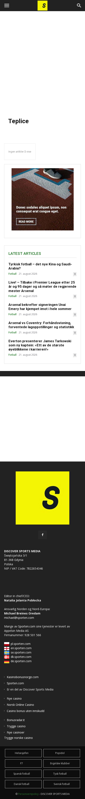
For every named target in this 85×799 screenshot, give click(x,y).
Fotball (12, 274)
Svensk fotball (62, 784)
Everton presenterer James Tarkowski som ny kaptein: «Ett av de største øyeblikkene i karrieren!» (39, 345)
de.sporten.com (21, 661)
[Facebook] (42, 535)
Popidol (60, 753)
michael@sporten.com (19, 618)
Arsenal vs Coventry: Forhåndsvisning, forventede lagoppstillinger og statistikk (41, 325)
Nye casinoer (15, 732)
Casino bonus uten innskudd (25, 711)
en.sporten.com (21, 648)
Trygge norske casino (18, 738)
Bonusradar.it (16, 720)
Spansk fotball (21, 773)
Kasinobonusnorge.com (23, 677)
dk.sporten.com (21, 657)
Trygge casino (16, 726)
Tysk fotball (60, 773)
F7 (21, 763)
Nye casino (14, 698)
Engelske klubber (60, 763)
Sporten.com (27, 626)
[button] (6, 5)
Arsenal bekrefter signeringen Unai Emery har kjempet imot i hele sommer (40, 307)
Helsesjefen (21, 753)
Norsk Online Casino (20, 705)
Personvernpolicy (28, 794)
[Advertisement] (42, 62)
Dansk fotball (21, 784)
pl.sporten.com (21, 644)
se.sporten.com (21, 652)
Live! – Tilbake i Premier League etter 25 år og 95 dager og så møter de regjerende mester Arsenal (42, 286)
